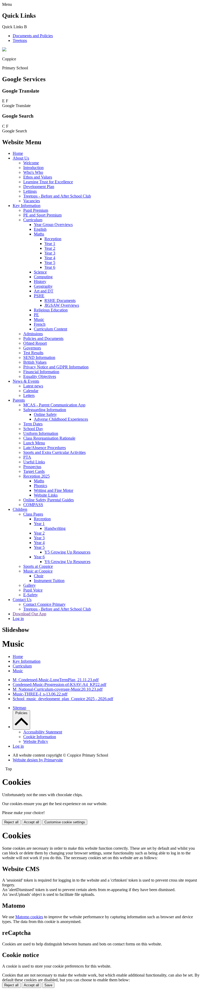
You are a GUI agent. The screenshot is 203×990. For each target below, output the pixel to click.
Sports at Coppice (38, 566)
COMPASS (33, 504)
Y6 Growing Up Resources (67, 561)
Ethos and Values (37, 177)
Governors (32, 348)
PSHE (39, 296)
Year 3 (49, 253)
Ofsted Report (35, 343)
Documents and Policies (33, 35)
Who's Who (33, 172)
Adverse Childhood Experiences (61, 419)
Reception (52, 239)
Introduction (33, 167)
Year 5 (49, 262)
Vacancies (31, 201)
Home (18, 153)
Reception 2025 (36, 476)
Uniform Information (40, 433)
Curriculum (32, 220)
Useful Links (34, 462)
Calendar (30, 390)
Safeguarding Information (44, 409)
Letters (29, 395)
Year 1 (49, 243)
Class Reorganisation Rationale (49, 438)
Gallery (29, 585)
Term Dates (33, 424)
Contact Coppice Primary (44, 604)
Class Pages (33, 514)
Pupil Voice (33, 590)
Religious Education (51, 310)
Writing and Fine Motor (53, 490)
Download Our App (29, 614)
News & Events (26, 381)
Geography (43, 286)
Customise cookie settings (64, 822)
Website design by (38, 760)
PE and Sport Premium (42, 215)
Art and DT (43, 291)
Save (48, 985)
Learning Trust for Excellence (48, 182)
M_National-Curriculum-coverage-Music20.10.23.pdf (58, 689)
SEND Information (39, 357)
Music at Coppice (38, 571)
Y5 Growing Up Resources (67, 552)
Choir (38, 576)
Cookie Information (39, 736)
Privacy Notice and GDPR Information (56, 367)
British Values (35, 362)
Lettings (30, 191)
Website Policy (35, 741)
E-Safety (30, 595)
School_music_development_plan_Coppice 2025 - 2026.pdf (63, 698)
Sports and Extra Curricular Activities (54, 452)
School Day (33, 428)
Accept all (31, 822)
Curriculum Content (50, 329)
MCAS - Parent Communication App (54, 405)
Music (39, 319)
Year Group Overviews (53, 224)
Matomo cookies (29, 917)
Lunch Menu (34, 443)
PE (36, 315)
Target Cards (34, 471)
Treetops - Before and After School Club (57, 196)
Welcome (31, 163)
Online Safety (45, 414)
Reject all (11, 822)
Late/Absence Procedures (44, 447)
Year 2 (49, 248)
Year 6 (49, 267)
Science (40, 272)
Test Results (33, 352)
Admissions (33, 333)
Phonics (40, 485)
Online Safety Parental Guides (48, 500)
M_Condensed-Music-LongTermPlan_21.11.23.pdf (56, 679)
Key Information (26, 205)
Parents (19, 400)
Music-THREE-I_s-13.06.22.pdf (40, 694)
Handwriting (55, 528)
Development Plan (38, 186)
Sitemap (19, 707)
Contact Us (22, 599)
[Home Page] (4, 50)
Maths (39, 234)
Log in (18, 618)
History (40, 281)
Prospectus (32, 466)
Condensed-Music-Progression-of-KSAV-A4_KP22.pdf (59, 684)
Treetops (20, 40)
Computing (43, 277)
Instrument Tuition (49, 580)
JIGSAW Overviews (61, 305)
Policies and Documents (43, 338)
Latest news (33, 386)
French (39, 324)
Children (20, 509)
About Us (21, 158)
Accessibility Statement (42, 732)
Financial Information (41, 371)
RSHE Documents (60, 300)
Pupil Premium (35, 210)
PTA (27, 457)
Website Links (46, 495)
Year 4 (49, 258)
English (40, 229)
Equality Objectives (39, 376)
